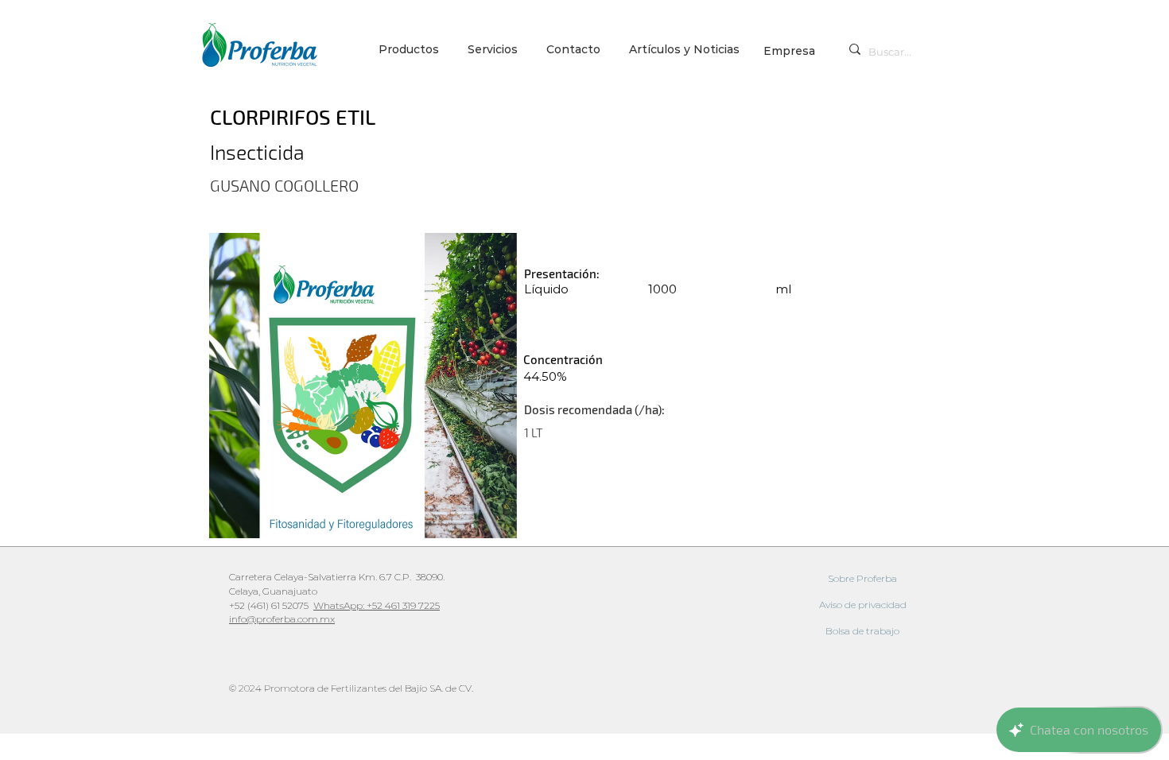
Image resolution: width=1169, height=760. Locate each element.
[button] (495, 50)
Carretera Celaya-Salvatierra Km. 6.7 (310, 577)
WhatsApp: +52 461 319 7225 (376, 605)
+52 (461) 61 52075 (271, 605)
